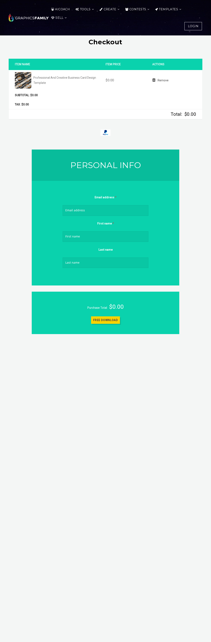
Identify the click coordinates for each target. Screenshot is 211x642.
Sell (59, 18)
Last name (105, 249)
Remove (163, 80)
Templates (168, 9)
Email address (105, 197)
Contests (137, 9)
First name (105, 223)
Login (193, 26)
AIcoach (62, 9)
